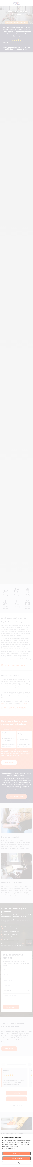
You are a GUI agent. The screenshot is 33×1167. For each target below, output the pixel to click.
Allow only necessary (16, 1158)
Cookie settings (16, 1163)
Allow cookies (16, 1153)
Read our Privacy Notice (9, 1148)
